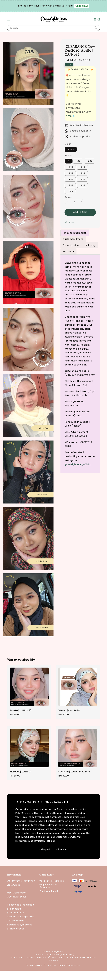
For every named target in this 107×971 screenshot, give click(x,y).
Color (68, 143)
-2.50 (70, 167)
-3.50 (70, 173)
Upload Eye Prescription (51, 881)
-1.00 (77, 161)
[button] (8, 19)
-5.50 (70, 185)
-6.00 (82, 185)
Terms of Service (34, 965)
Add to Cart (80, 212)
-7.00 (70, 191)
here (68, 115)
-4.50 (70, 179)
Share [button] (72, 222)
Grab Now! (81, 5)
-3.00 (82, 167)
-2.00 (89, 161)
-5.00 (82, 179)
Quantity (69, 197)
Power (68, 155)
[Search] (95, 27)
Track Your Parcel (48, 891)
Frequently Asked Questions (48, 885)
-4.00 (82, 173)
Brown (71, 149)
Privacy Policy (51, 965)
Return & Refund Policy (70, 965)
